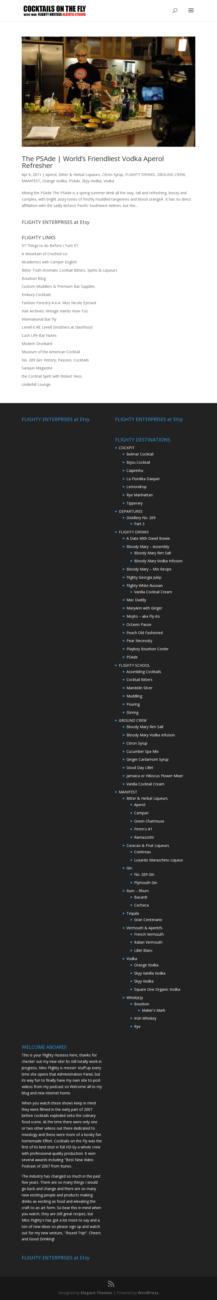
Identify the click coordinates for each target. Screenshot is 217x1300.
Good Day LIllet (139, 767)
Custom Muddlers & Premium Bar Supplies (58, 286)
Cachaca (141, 905)
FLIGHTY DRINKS (140, 174)
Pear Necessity (139, 640)
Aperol (51, 174)
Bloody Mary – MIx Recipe (148, 569)
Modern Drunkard (37, 343)
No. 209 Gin (144, 874)
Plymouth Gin (145, 882)
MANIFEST (31, 180)
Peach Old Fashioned (144, 632)
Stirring (132, 712)
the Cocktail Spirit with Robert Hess (52, 376)
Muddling (134, 695)
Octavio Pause (138, 624)
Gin (129, 867)
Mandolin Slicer (139, 687)
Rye (137, 1026)
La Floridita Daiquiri (143, 478)
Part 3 (139, 523)
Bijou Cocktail (138, 462)
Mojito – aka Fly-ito (143, 616)
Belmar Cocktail (139, 454)
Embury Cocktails (36, 294)
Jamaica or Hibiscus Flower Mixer (154, 775)
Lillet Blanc (143, 950)
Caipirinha (134, 470)
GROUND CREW (171, 174)
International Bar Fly (39, 319)
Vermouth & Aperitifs (144, 927)
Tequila (132, 913)
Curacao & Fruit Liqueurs (147, 845)
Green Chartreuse (149, 821)
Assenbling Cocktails (143, 671)
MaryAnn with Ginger (144, 608)
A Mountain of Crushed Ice (44, 253)
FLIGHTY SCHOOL (134, 665)
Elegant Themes (96, 1292)
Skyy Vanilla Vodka (149, 973)
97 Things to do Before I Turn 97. (50, 245)
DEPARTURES (131, 511)
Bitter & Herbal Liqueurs (79, 174)
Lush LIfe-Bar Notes (39, 335)
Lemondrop (136, 486)
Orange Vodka (54, 180)
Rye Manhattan (139, 494)
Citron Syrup (112, 174)
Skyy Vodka (91, 180)
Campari (141, 812)
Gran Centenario (148, 919)
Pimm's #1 (143, 829)
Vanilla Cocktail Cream (153, 591)
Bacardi (140, 897)
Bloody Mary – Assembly (147, 546)
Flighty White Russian (144, 585)
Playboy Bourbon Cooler (147, 648)
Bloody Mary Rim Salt (152, 552)
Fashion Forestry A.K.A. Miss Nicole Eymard (59, 302)
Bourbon (141, 1003)
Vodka (108, 180)
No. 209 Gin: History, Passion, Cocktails (55, 359)
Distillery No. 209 (141, 517)
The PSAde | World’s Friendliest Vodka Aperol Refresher (93, 162)
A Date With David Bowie (148, 538)
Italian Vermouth (148, 942)
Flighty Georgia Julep (143, 577)
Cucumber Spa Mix (142, 751)
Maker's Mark (153, 1010)
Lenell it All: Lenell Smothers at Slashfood (57, 327)
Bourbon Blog (34, 278)
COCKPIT (127, 447)
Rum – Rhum (137, 890)
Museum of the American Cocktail (51, 351)
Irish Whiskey (145, 1018)
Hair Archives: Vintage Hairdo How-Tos (55, 310)
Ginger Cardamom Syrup (147, 759)
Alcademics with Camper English (49, 261)
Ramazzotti (144, 837)
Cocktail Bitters (139, 679)
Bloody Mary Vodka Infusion (158, 560)
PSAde (74, 180)
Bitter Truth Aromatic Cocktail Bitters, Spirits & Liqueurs (69, 270)
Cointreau (142, 851)
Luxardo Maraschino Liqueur (158, 860)
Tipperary (134, 503)
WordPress (148, 1292)
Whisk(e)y (134, 997)
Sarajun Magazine (37, 367)
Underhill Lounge (36, 384)
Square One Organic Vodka (157, 989)
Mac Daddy (136, 599)
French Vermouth (149, 934)
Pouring (133, 704)
